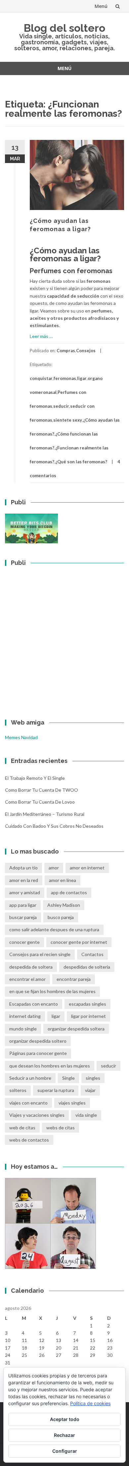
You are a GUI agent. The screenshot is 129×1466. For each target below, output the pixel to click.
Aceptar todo (64, 1419)
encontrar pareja (74, 979)
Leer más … (41, 336)
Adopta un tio (23, 867)
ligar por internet (88, 1016)
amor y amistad (24, 892)
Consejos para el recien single (39, 954)
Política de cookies (90, 1403)
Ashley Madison (63, 905)
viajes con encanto (28, 1103)
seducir (61, 406)
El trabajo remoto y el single (35, 778)
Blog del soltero (64, 28)
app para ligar (22, 905)
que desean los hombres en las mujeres (49, 1065)
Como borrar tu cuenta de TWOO (41, 790)
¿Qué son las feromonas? (81, 461)
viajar (90, 1090)
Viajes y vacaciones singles (36, 1115)
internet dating (25, 1016)
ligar (82, 378)
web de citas (22, 1127)
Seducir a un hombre (30, 1078)
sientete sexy (67, 420)
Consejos (86, 350)
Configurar (64, 1451)
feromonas (65, 378)
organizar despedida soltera (76, 1028)
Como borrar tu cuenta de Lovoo (40, 802)
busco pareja (61, 917)
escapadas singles (87, 1004)
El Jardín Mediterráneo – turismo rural (44, 814)
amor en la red (23, 880)
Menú (101, 6)
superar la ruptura (55, 1090)
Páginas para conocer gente (38, 1053)
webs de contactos (29, 1140)
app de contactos (69, 892)
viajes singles (72, 1103)
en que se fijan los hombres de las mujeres (52, 991)
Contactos (92, 954)
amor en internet (87, 867)
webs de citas (60, 1127)
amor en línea (62, 880)
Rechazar (64, 1435)
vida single (86, 1115)
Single (68, 1078)
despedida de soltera (31, 967)
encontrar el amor (27, 979)
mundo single (23, 1028)
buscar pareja (23, 917)
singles (93, 1078)
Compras (66, 350)
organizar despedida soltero (37, 1041)
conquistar (41, 378)
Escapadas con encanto (33, 1004)
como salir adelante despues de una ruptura (54, 929)
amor (54, 867)
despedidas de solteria (87, 967)
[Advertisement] (64, 638)
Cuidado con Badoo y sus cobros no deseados (54, 826)
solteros (17, 1090)
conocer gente (24, 942)
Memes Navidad (21, 737)
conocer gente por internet (79, 942)
